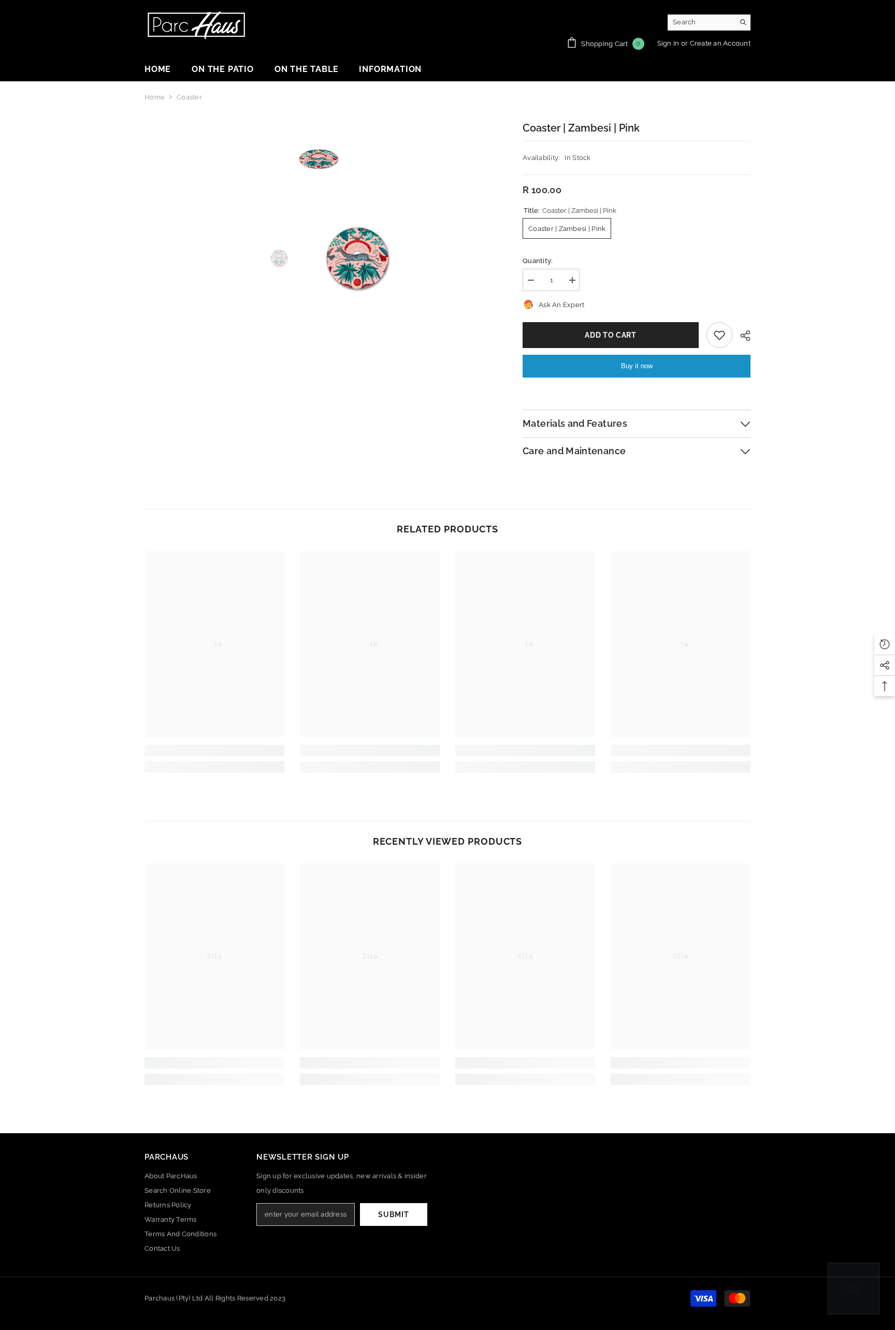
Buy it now (637, 366)
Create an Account (720, 43)
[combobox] (701, 22)
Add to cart (611, 335)
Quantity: (538, 261)
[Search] (709, 23)
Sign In (669, 43)
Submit (393, 1214)
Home (155, 97)
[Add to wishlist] (719, 335)
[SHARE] (741, 335)
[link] (214, 750)
